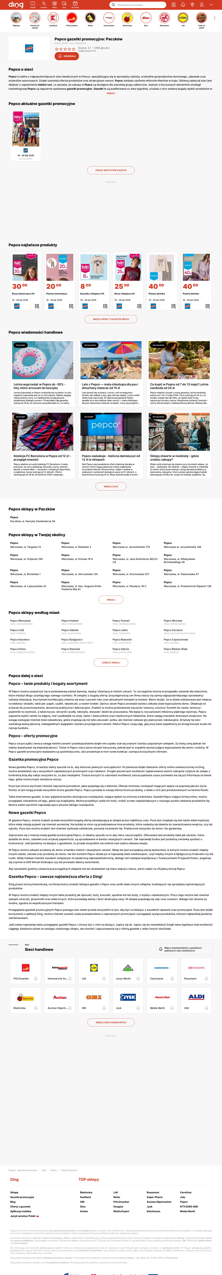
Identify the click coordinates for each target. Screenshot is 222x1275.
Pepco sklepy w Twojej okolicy (37, 535)
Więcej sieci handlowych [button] (111, 1022)
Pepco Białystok (122, 639)
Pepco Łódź (17, 630)
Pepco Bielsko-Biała (175, 649)
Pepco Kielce (18, 649)
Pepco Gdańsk (69, 630)
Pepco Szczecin (173, 630)
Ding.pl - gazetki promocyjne (23, 1170)
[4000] (162, 267)
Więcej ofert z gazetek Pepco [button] (111, 319)
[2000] (59, 267)
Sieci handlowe (39, 949)
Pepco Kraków (69, 620)
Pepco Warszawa (20, 620)
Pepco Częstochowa (176, 639)
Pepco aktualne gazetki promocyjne (42, 103)
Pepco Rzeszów (70, 649)
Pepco (54, 1170)
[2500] (128, 267)
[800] (94, 267)
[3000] (25, 267)
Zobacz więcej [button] (111, 662)
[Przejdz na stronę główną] (16, 5)
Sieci (27, 945)
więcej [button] (111, 599)
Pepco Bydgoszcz (71, 639)
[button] (173, 5)
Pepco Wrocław (173, 620)
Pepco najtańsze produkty (33, 245)
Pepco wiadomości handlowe (36, 332)
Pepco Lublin (120, 630)
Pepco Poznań (121, 620)
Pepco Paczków (69, 1170)
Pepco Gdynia (121, 649)
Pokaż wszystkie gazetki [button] (111, 170)
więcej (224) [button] (111, 486)
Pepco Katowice (19, 639)
